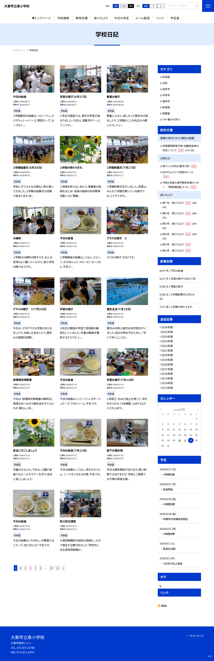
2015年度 (167, 378)
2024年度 (167, 336)
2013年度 (167, 388)
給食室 (166, 107)
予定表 (174, 18)
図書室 (166, 113)
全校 (164, 83)
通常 (116, 6)
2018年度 (167, 364)
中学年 (166, 95)
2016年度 (167, 374)
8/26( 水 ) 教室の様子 (171, 286)
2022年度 (167, 346)
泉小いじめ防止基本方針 (179, 166)
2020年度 (167, 355)
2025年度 (167, 332)
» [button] (63, 568)
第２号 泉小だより (176, 250)
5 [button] (35, 568)
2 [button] (20, 568)
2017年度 (167, 369)
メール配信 (142, 18)
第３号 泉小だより (176, 244)
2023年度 (167, 341)
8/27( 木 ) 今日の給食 (171, 270)
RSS (164, 606)
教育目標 (82, 18)
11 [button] (57, 568)
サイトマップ (196, 636)
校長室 (166, 77)
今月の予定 (121, 18)
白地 (123, 6)
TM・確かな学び (171, 119)
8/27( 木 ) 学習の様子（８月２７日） (177, 278)
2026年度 (167, 327)
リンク (160, 18)
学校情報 (63, 18)
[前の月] (160, 409)
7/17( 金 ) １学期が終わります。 (176, 307)
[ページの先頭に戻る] (209, 656)
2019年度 (167, 360)
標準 (146, 6)
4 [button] (30, 568)
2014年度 (167, 383)
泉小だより (101, 18)
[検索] (196, 5)
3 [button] (25, 568)
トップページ (43, 18)
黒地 (131, 6)
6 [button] (40, 568)
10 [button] (51, 568)
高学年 (166, 101)
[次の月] (198, 409)
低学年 (166, 89)
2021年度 (167, 350)
